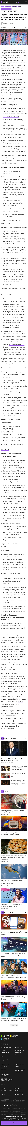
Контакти (4, 1088)
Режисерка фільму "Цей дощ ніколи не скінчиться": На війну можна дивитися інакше (14, 352)
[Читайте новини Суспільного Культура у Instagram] (13, 1105)
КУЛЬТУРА (14, 6)
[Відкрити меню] (26, 2)
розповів (14, 726)
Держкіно (3, 1050)
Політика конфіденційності (6, 1095)
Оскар (2, 1056)
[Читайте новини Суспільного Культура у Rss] (10, 1105)
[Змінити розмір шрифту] (26, 27)
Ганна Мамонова (8, 23)
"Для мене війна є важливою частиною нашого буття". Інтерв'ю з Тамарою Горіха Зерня (15, 113)
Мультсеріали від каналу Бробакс (20, 1069)
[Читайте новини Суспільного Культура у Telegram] (7, 1105)
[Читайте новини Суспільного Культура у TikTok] (19, 1105)
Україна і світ (16, 8)
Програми (4, 1066)
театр (19, 6)
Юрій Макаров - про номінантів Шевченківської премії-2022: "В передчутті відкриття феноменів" (14, 608)
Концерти (17, 1066)
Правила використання (19, 1091)
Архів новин (18, 1088)
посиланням (5, 449)
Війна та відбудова (6, 1047)
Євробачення (18, 1047)
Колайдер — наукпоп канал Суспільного (5, 1074)
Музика (10, 11)
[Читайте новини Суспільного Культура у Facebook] (2, 1105)
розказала (4, 649)
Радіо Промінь (5, 1064)
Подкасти (18, 1073)
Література (23, 8)
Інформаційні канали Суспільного (21, 1095)
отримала (22, 587)
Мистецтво (4, 11)
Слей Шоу (4, 1069)
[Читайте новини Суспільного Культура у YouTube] (5, 1105)
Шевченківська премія (6, 8)
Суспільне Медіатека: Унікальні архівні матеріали (7, 1079)
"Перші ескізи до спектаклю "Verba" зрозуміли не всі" (12, 704)
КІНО (2, 6)
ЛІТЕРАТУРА (8, 6)
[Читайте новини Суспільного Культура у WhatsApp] (16, 1105)
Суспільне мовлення (7, 1090)
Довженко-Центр (20, 1050)
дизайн (19, 581)
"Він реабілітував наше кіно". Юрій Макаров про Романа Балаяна (14, 311)
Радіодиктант (5, 1052)
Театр (15, 11)
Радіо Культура (19, 1064)
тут (10, 158)
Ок (14, 1122)
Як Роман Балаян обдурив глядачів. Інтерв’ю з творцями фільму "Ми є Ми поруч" (13, 306)
